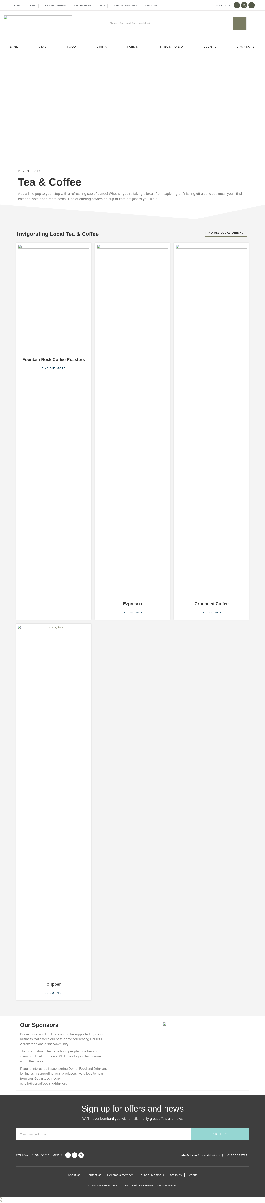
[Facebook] (68, 1155)
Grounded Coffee (211, 603)
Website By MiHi (167, 1185)
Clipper (53, 984)
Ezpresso (132, 603)
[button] (226, 234)
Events (210, 46)
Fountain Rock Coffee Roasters (54, 359)
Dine (14, 46)
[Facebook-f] (237, 5)
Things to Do (170, 46)
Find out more (53, 368)
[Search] (239, 23)
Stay (42, 46)
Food (71, 46)
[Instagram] (251, 5)
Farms (132, 46)
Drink (101, 46)
